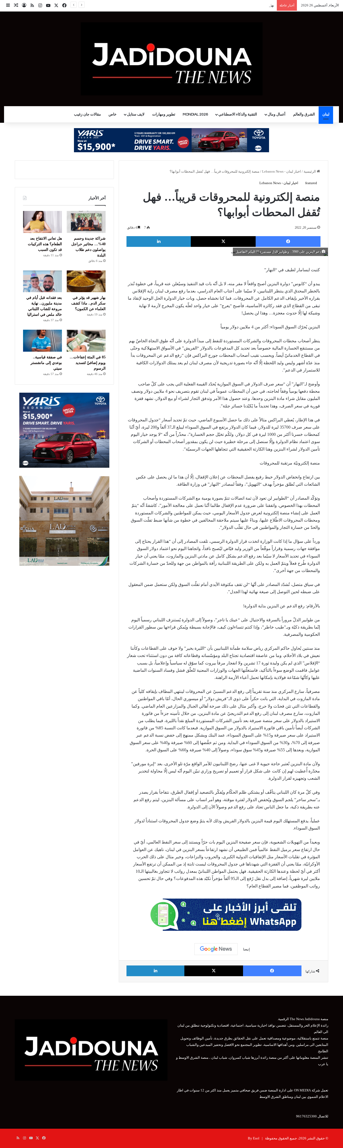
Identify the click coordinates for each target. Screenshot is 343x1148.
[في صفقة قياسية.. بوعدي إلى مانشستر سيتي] (42, 341)
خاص (113, 114)
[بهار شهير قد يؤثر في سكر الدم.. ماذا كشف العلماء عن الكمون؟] (86, 281)
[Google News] (216, 949)
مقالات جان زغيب (87, 114)
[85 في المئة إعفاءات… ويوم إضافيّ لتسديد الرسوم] (86, 341)
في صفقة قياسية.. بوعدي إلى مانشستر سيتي (46, 362)
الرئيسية (310, 171)
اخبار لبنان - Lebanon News (281, 171)
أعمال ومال (276, 114)
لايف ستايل (135, 114)
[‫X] (223, 241)
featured (311, 183)
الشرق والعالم (304, 114)
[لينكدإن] (158, 241)
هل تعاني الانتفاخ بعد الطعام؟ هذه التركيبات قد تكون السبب (45, 244)
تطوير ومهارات (163, 114)
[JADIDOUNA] (172, 58)
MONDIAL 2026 (195, 114)
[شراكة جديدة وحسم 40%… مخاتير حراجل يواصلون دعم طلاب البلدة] (86, 222)
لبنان (325, 114)
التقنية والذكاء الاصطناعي (237, 114)
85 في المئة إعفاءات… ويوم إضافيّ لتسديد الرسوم (88, 362)
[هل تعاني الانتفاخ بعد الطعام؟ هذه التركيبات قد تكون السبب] (42, 222)
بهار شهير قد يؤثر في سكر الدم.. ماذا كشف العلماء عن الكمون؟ (228, 5)
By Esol (253, 1138)
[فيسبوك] (288, 241)
